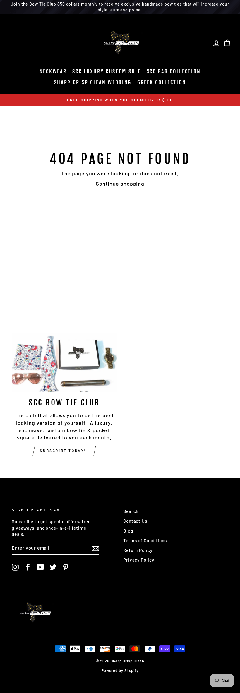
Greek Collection (161, 82)
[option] (120, 100)
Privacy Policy (138, 559)
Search (130, 511)
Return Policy (137, 550)
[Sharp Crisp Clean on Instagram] (15, 567)
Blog (128, 530)
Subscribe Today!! (64, 451)
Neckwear (53, 71)
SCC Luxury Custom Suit (106, 71)
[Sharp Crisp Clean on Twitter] (52, 567)
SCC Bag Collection (174, 71)
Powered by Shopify (120, 670)
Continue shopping (120, 183)
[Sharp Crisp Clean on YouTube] (40, 567)
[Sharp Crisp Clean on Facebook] (27, 567)
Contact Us (135, 520)
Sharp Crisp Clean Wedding (93, 82)
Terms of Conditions (145, 540)
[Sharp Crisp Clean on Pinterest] (65, 567)
